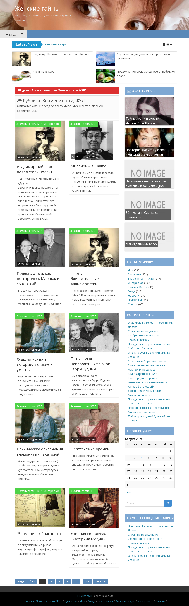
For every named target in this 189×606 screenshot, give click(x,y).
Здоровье (134, 274)
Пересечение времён (90, 448)
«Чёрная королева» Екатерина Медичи (88, 536)
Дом (130, 270)
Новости (133, 295)
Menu (12, 35)
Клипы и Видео (138, 287)
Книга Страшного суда (142, 374)
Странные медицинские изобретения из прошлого (144, 56)
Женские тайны (37, 8)
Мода (131, 291)
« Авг (128, 492)
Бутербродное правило (143, 378)
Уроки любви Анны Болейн (145, 390)
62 (87, 581)
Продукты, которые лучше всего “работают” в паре (79, 44)
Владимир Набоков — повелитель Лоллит (61, 54)
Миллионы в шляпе (88, 165)
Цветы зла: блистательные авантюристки (85, 278)
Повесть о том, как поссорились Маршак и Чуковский (38, 278)
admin (38, 157)
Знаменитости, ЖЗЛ (29, 123)
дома (25, 90)
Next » (100, 581)
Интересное (51, 123)
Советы (133, 304)
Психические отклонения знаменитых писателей (40, 452)
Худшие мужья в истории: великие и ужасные (35, 364)
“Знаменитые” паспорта (39, 533)
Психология (135, 300)
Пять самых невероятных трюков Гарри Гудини (90, 363)
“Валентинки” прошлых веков (147, 361)
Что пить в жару (43, 71)
